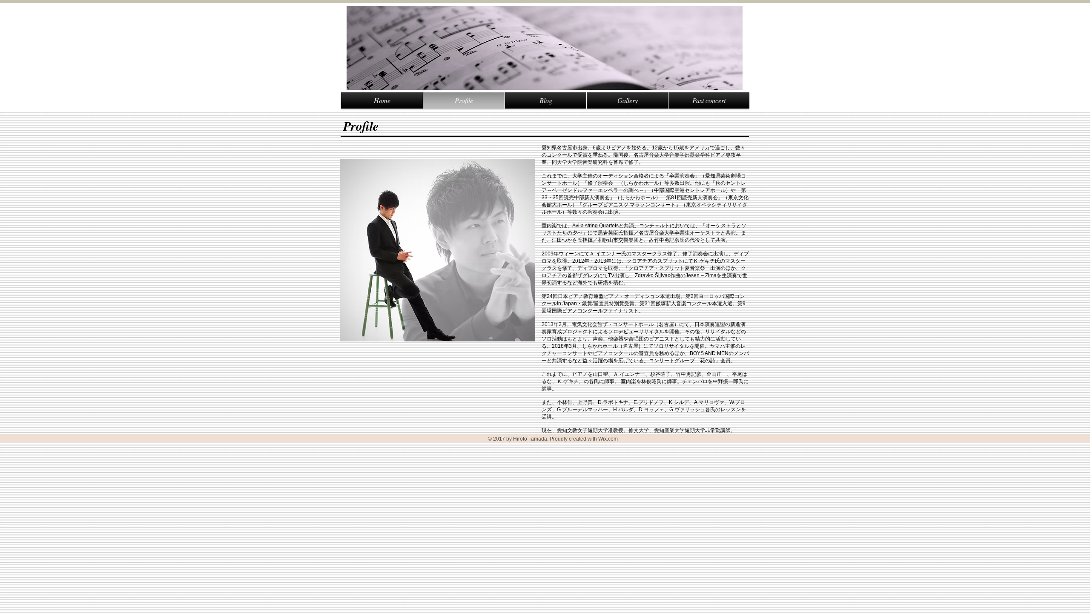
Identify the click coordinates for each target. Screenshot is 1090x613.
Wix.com (608, 439)
